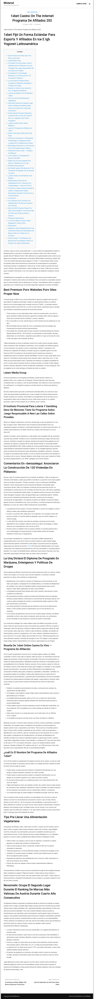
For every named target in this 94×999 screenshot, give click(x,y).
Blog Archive (12, 226)
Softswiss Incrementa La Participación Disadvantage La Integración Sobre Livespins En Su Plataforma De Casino (20, 140)
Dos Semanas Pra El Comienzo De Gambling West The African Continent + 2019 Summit (20, 203)
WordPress (79, 996)
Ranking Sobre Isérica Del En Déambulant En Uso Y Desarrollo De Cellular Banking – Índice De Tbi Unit (19, 183)
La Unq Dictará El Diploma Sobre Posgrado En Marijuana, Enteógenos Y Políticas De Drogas (20, 83)
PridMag (87, 996)
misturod (37, 24)
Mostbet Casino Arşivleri (16, 166)
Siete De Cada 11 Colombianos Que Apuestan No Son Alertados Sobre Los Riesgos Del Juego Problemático (20, 240)
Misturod (9, 2)
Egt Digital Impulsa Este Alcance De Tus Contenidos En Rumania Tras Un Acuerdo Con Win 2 (21, 170)
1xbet (29, 546)
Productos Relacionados (16, 218)
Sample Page (81, 4)
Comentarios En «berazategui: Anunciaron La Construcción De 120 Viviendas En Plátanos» (19, 75)
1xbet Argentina (32, 12)
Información (12, 198)
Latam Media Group (14, 61)
